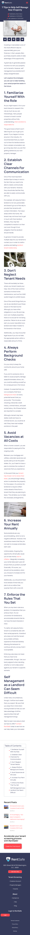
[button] (27, 2)
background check (10, 395)
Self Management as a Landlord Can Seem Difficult (17, 790)
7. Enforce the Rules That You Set (17, 784)
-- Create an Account (15, 881)
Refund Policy (15, 927)
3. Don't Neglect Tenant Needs (15, 763)
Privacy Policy (15, 924)
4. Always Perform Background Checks (17, 768)
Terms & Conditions (15, 920)
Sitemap (15, 931)
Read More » (12, 810)
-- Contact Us (15, 898)
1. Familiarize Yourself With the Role (17, 750)
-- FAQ (15, 902)
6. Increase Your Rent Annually (17, 779)
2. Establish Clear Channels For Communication (16, 757)
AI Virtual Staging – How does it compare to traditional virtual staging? (17, 817)
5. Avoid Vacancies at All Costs (17, 773)
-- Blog (15, 906)
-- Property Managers (15, 885)
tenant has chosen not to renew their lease (14, 475)
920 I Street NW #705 (10, 865)
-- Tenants (15, 889)
